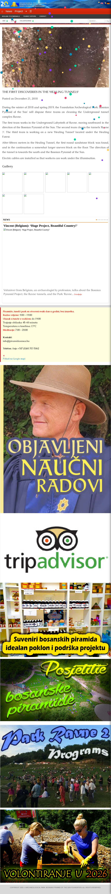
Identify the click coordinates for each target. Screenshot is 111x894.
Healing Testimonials (11, 16)
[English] (102, 3)
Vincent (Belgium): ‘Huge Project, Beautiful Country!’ (40, 225)
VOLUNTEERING (25, 21)
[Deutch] (108, 3)
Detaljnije (78, 294)
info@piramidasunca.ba (16, 341)
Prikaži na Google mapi (14, 359)
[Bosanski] (105, 3)
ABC (3, 21)
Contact (42, 16)
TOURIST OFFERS (29, 16)
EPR (12, 21)
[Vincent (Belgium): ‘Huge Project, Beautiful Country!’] (55, 257)
